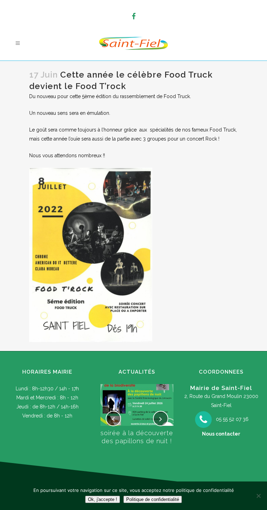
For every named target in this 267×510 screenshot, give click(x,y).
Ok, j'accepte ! (102, 499)
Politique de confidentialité (152, 499)
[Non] (258, 495)
